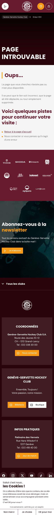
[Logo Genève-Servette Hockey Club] (27, 6)
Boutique (48, 6)
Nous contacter (29, 353)
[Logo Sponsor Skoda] (20, 161)
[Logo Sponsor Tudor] (7, 161)
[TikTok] (41, 475)
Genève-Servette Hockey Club (15, 17)
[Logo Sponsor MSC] (47, 161)
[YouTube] (31, 475)
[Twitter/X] (22, 475)
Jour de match (29, 456)
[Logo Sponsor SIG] (7, 175)
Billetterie (40, 6)
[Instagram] (13, 475)
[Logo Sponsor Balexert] (34, 175)
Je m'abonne (15, 250)
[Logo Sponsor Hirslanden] (47, 175)
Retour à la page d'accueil (17, 131)
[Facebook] (3, 475)
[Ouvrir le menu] (5, 6)
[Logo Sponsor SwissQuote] (34, 161)
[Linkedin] (50, 475)
